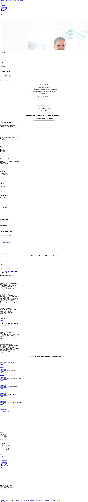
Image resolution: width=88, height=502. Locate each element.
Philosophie (4, 457)
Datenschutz (4, 463)
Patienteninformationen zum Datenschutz (35, 500)
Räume (3, 458)
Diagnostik (2, 371)
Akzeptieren (2, 488)
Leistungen (4, 460)
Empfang (1, 363)
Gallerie (1, 364)
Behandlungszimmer (4, 379)
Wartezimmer (2, 403)
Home (3, 456)
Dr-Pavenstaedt (3, 369)
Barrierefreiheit (5, 465)
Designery (61, 500)
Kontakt (3, 461)
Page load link (2, 501)
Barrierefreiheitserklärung (49, 500)
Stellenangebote (5, 464)
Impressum (4, 462)
